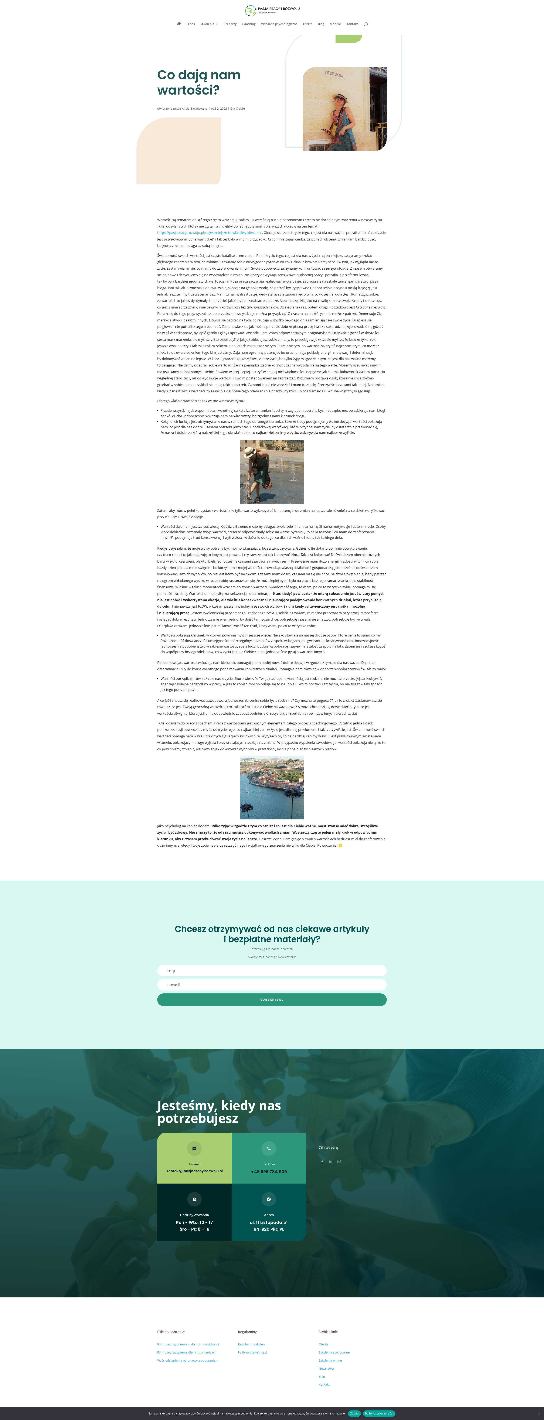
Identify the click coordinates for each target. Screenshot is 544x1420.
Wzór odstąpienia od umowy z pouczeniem (187, 1360)
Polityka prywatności (252, 1352)
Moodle (335, 24)
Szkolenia (207, 24)
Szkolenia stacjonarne (334, 1352)
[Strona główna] (179, 28)
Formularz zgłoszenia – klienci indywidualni (188, 1344)
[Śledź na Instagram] (339, 1161)
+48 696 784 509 (269, 1172)
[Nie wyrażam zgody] (539, 1414)
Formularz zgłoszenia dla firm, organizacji (186, 1352)
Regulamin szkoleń (251, 1344)
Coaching (249, 24)
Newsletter (326, 1368)
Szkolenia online (330, 1360)
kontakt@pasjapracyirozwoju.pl (194, 1170)
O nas (191, 24)
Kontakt (352, 24)
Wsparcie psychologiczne (279, 24)
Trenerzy (230, 24)
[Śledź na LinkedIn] (330, 1161)
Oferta (307, 24)
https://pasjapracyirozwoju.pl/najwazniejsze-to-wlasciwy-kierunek (209, 232)
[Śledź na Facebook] (322, 1161)
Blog (321, 24)
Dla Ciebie (237, 108)
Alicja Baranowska (195, 108)
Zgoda (354, 1413)
